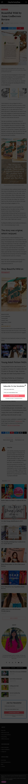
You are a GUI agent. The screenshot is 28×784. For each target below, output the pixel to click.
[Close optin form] (25, 385)
